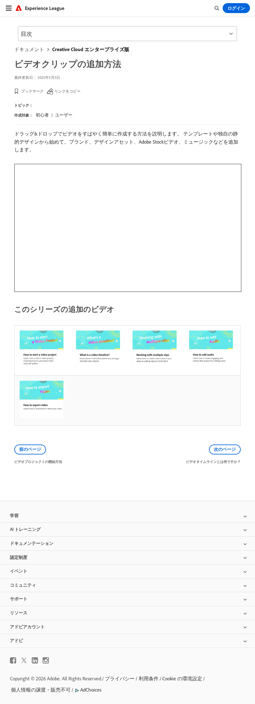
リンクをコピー (67, 91)
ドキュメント (29, 49)
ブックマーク (32, 91)
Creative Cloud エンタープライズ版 (90, 49)
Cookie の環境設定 (182, 678)
